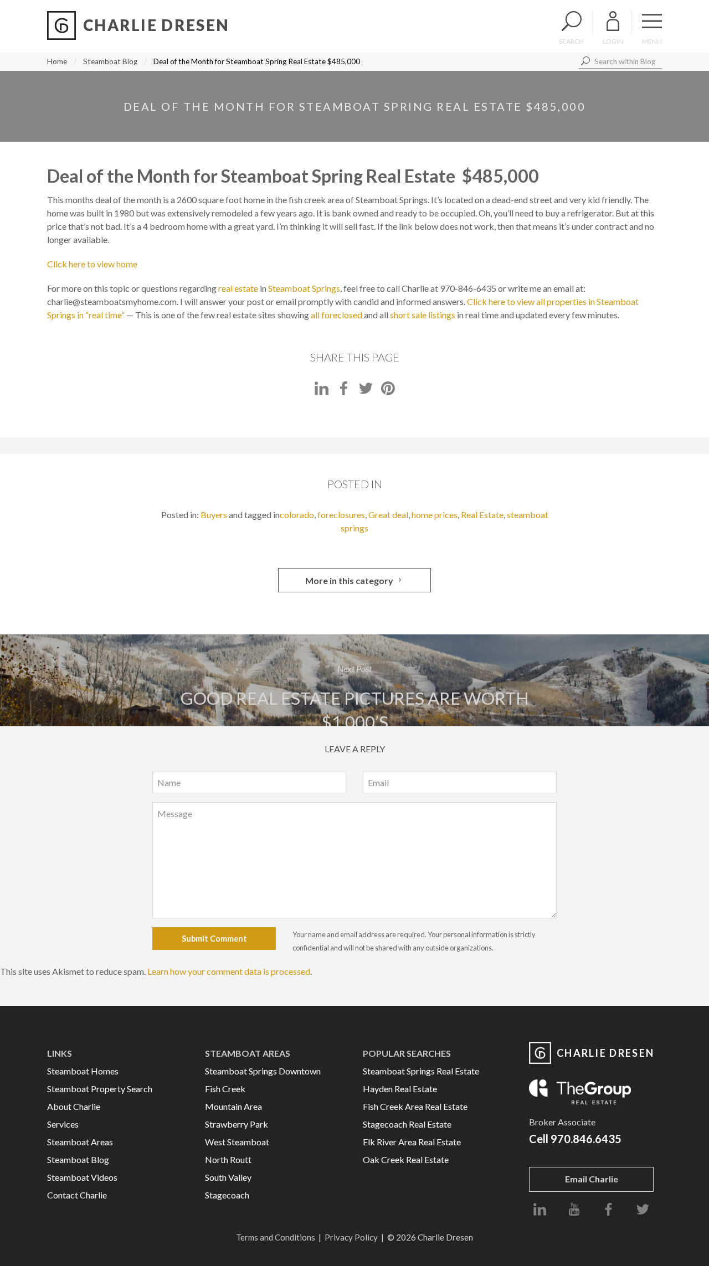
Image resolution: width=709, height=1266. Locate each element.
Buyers (214, 514)
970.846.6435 (586, 1138)
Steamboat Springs (304, 288)
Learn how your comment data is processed (228, 971)
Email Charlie (591, 1179)
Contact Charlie (77, 1195)
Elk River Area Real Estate (412, 1141)
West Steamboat (237, 1141)
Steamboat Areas (80, 1141)
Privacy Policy (351, 1237)
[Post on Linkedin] (321, 391)
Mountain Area (233, 1106)
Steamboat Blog (110, 61)
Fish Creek (225, 1088)
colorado (297, 514)
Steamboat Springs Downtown (263, 1071)
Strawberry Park (236, 1124)
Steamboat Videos (82, 1177)
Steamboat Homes (83, 1071)
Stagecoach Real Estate (407, 1124)
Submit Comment (214, 938)
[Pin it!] (388, 391)
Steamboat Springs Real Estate (421, 1071)
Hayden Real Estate (400, 1088)
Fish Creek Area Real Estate (415, 1106)
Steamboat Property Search (99, 1088)
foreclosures (341, 514)
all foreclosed (336, 314)
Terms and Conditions (275, 1237)
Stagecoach (227, 1195)
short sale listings (422, 314)
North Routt (228, 1159)
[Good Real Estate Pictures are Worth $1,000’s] (354, 680)
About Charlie (73, 1106)
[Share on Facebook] (344, 391)
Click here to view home (92, 264)
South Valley (228, 1177)
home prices (435, 514)
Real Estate (482, 514)
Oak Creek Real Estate (406, 1159)
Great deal (388, 514)
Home (57, 61)
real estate (238, 288)
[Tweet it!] (366, 391)
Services (63, 1124)
